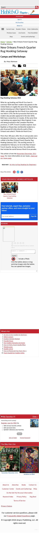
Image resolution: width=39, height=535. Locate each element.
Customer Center (8, 489)
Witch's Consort (8, 337)
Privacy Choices (6, 506)
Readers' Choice (21, 29)
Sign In (20, 19)
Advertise (15, 485)
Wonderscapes (8, 347)
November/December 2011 (10, 473)
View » (35, 416)
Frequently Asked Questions (18, 516)
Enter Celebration (32, 29)
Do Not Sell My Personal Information (19, 493)
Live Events (22, 33)
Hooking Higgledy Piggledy (12, 339)
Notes (19, 65)
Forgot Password (25, 438)
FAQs (35, 489)
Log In (19, 434)
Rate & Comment (24, 66)
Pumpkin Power (8, 341)
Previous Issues (11, 33)
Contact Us (32, 485)
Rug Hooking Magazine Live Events (14, 343)
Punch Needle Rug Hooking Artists (14, 353)
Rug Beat (33, 497)
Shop (11, 37)
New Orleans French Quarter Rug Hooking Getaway (9, 196)
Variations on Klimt (29, 474)
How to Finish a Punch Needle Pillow (15, 345)
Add (13, 65)
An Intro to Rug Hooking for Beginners (23, 165)
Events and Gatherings (24, 489)
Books (24, 485)
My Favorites (19, 22)
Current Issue (10, 29)
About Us (19, 26)
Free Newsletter (33, 33)
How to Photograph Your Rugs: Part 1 (15, 351)
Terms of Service (19, 501)
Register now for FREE (9, 423)
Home (3, 42)
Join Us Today (13, 438)
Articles (9, 42)
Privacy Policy (21, 497)
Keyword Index (8, 497)
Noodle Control (8, 349)
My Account (19, 16)
